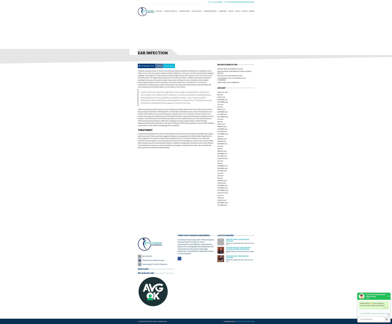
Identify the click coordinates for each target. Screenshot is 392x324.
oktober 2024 (222, 114)
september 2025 (222, 102)
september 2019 (222, 190)
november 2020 (222, 168)
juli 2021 (220, 161)
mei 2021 (220, 163)
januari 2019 (221, 200)
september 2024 (222, 117)
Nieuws (231, 11)
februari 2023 (222, 139)
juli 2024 (220, 119)
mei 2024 (220, 121)
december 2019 (222, 185)
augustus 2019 (222, 193)
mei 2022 (220, 148)
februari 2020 (222, 180)
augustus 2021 (222, 158)
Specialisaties (196, 11)
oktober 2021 (222, 156)
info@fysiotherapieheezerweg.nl (153, 260)
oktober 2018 (222, 205)
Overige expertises (210, 11)
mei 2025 (220, 107)
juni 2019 (220, 197)
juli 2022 (220, 146)
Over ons (159, 11)
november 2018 (222, 202)
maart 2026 (221, 97)
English (245, 11)
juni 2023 (220, 136)
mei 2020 (220, 178)
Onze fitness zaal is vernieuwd (228, 82)
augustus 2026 (222, 92)
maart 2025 (221, 109)
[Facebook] (180, 259)
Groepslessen (184, 11)
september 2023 (222, 134)
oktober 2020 (222, 171)
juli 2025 (220, 104)
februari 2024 (222, 126)
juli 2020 (220, 173)
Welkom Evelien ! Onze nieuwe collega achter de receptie (234, 72)
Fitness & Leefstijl (170, 11)
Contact (238, 11)
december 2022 (222, 144)
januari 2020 (221, 183)
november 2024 (222, 112)
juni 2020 (220, 175)
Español (252, 11)
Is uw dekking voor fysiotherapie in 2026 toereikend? (231, 79)
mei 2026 (220, 94)
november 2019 (222, 188)
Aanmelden (222, 11)
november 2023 (222, 129)
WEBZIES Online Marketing (244, 321)
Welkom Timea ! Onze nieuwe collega (230, 69)
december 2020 (222, 166)
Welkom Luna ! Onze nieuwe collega (230, 75)
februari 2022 (222, 151)
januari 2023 (221, 141)
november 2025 (222, 99)
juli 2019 (220, 195)
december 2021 (222, 153)
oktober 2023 (222, 131)
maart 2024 (221, 124)
